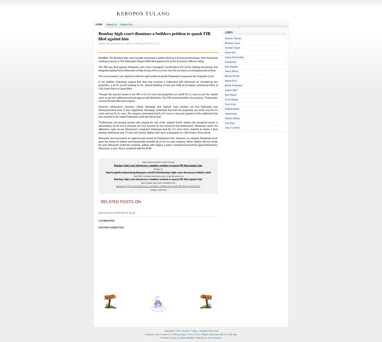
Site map (233, 334)
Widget (205, 334)
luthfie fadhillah (187, 338)
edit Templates (215, 338)
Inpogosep (230, 62)
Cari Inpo (230, 123)
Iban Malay (231, 94)
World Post (231, 81)
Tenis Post (230, 104)
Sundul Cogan (233, 47)
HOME (99, 24)
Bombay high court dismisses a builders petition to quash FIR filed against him (158, 186)
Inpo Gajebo (231, 66)
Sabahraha (231, 113)
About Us (111, 24)
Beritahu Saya (232, 43)
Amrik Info (230, 52)
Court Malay (231, 99)
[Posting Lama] (206, 307)
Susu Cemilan (232, 127)
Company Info (152, 334)
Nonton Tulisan (233, 38)
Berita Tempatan (234, 85)
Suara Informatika (234, 57)
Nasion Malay (232, 118)
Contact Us (126, 24)
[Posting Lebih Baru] (110, 307)
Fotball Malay (232, 109)
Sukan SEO (231, 90)
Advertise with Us (218, 334)
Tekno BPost (231, 71)
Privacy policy (180, 334)
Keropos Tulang (143, 13)
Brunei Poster (232, 76)
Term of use (194, 334)
